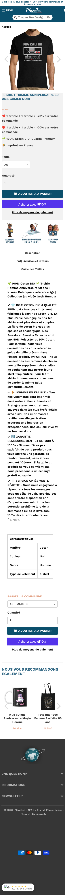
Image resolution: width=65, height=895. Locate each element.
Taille (6, 157)
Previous (6, 58)
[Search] (15, 17)
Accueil (6, 26)
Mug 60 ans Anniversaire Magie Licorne (17, 718)
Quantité (8, 175)
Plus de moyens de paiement (32, 212)
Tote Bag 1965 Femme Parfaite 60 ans (48, 718)
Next (59, 58)
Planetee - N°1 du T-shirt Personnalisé (38, 810)
